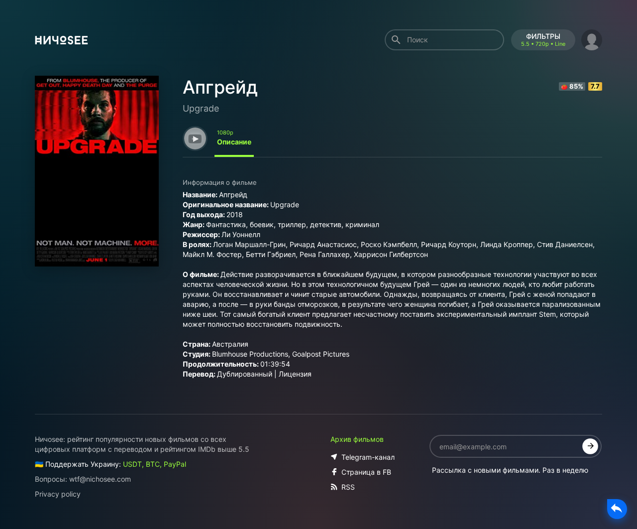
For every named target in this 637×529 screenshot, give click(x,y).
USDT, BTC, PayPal (154, 464)
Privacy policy (58, 494)
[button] (591, 38)
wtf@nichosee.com (100, 479)
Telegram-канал (368, 457)
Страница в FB (366, 472)
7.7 (595, 86)
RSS (348, 487)
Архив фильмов (357, 439)
